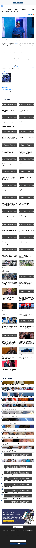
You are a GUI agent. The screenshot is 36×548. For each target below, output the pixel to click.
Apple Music (19, 66)
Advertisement (25, 535)
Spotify (15, 66)
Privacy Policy (12, 536)
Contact (29, 535)
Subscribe (18, 543)
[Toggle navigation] (2, 6)
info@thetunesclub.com (6, 87)
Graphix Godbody (5, 61)
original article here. (25, 93)
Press (18, 535)
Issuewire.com (16, 43)
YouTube (29, 66)
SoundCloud (24, 66)
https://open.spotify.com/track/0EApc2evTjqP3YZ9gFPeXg (12, 71)
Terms (7, 535)
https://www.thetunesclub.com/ (7, 89)
